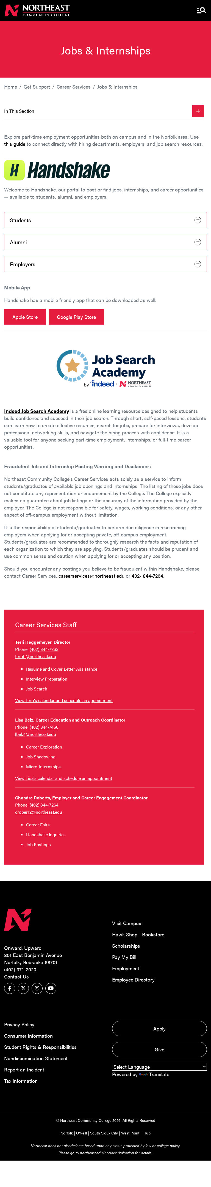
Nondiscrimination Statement (36, 1058)
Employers (22, 264)
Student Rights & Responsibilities (40, 1046)
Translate (159, 1074)
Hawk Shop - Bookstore (138, 934)
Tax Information (21, 1080)
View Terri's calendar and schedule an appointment (64, 700)
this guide (14, 143)
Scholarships (126, 945)
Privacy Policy (19, 1024)
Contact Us (16, 976)
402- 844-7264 (147, 575)
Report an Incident (24, 1069)
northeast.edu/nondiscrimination (107, 1152)
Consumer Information (28, 1035)
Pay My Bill (124, 956)
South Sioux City (104, 1133)
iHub (147, 1133)
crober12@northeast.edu (38, 812)
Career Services (74, 86)
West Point (130, 1133)
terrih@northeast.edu (35, 656)
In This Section (19, 111)
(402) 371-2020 (20, 969)
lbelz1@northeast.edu (35, 734)
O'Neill (81, 1133)
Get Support (37, 86)
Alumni (18, 242)
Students (20, 220)
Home (10, 86)
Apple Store (25, 316)
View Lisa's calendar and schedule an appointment (63, 778)
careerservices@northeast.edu (91, 575)
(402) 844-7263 (44, 649)
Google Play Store (76, 316)
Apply (159, 1028)
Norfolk (66, 1133)
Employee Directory (133, 979)
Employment (125, 968)
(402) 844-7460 (44, 727)
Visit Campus (126, 923)
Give (159, 1049)
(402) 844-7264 (44, 805)
